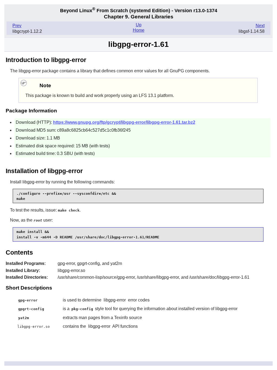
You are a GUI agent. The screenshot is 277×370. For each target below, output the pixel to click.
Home (138, 30)
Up (138, 24)
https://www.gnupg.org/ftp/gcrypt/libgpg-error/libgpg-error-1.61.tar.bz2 (124, 122)
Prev (16, 25)
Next (260, 25)
